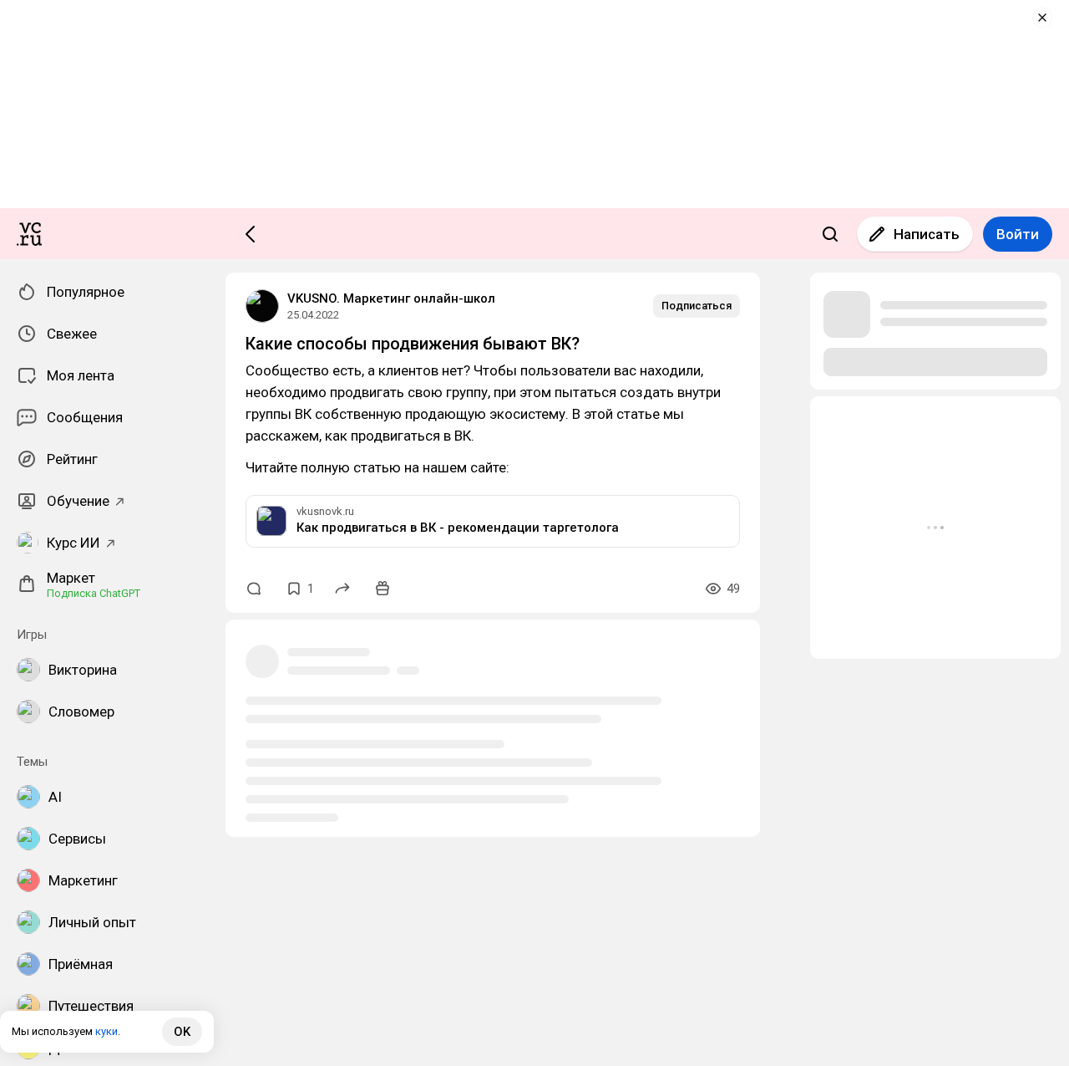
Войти (1017, 234)
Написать (927, 234)
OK (182, 1031)
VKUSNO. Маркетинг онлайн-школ (391, 298)
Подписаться (696, 305)
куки (106, 1031)
